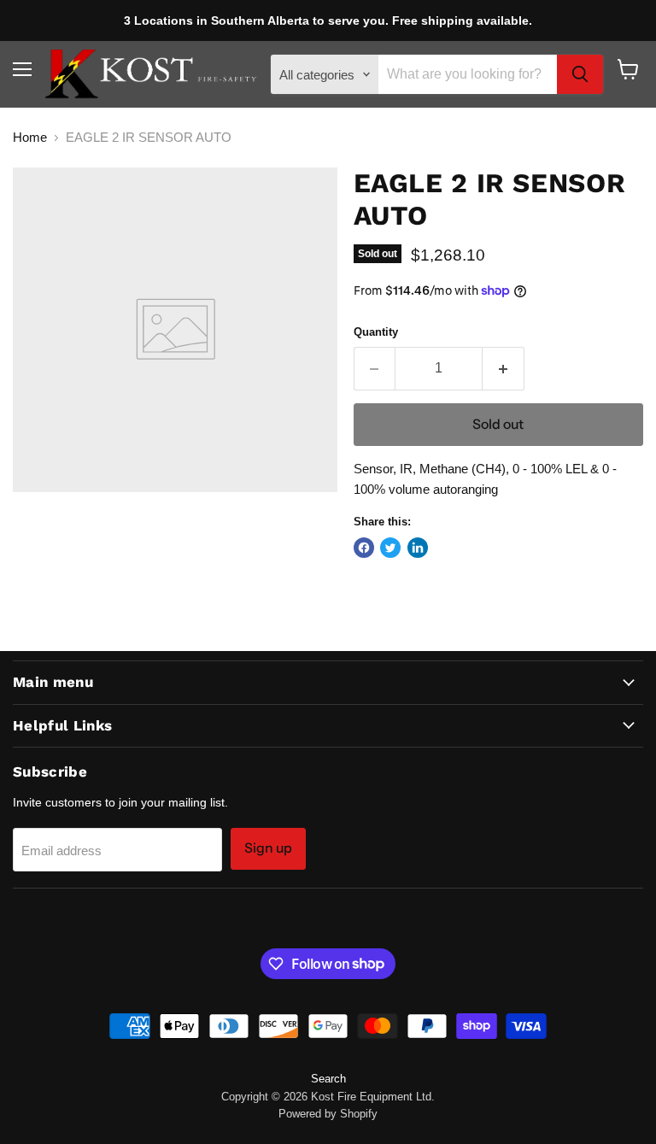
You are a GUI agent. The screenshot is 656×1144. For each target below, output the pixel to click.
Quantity (376, 332)
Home (30, 137)
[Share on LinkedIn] (417, 547)
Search (328, 1078)
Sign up (268, 848)
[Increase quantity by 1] (503, 368)
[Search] (580, 74)
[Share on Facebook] (364, 547)
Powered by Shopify (328, 1113)
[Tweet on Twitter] (390, 547)
